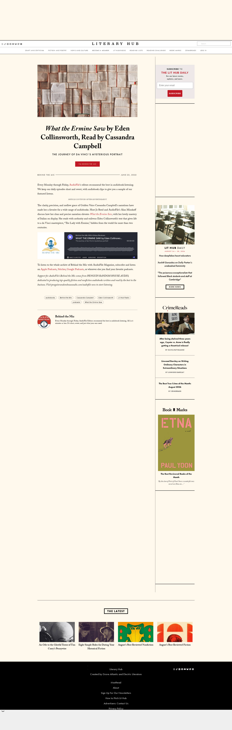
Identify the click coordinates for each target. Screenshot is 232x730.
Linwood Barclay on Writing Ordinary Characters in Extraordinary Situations (175, 364)
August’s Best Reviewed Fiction (175, 645)
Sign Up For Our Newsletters (116, 692)
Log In (203, 50)
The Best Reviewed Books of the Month (176, 475)
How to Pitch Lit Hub (116, 698)
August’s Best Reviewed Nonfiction (135, 645)
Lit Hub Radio (119, 50)
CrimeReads (190, 50)
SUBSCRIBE (175, 93)
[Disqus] (87, 362)
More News (175, 287)
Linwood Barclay (176, 372)
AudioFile (74, 185)
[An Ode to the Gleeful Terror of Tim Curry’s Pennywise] (57, 639)
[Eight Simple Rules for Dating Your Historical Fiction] (96, 639)
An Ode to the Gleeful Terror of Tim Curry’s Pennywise (57, 647)
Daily (175, 248)
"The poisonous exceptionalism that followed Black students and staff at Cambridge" (175, 276)
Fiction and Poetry (57, 50)
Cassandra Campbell (85, 297)
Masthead (116, 682)
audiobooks (50, 297)
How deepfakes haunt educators (175, 255)
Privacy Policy (116, 708)
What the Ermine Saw (101, 214)
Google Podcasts (75, 269)
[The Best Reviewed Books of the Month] (176, 443)
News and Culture (79, 50)
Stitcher (62, 269)
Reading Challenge (156, 50)
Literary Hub (116, 44)
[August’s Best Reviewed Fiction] (175, 639)
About (116, 687)
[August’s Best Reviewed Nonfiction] (135, 639)
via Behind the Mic (87, 164)
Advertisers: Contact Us (116, 703)
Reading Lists (136, 50)
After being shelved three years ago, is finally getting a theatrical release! (175, 342)
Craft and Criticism (34, 50)
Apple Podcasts (49, 269)
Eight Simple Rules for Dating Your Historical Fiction (96, 647)
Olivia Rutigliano (176, 350)
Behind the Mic (46, 175)
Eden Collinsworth (106, 297)
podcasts (76, 302)
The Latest (116, 611)
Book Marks (175, 50)
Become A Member (100, 50)
